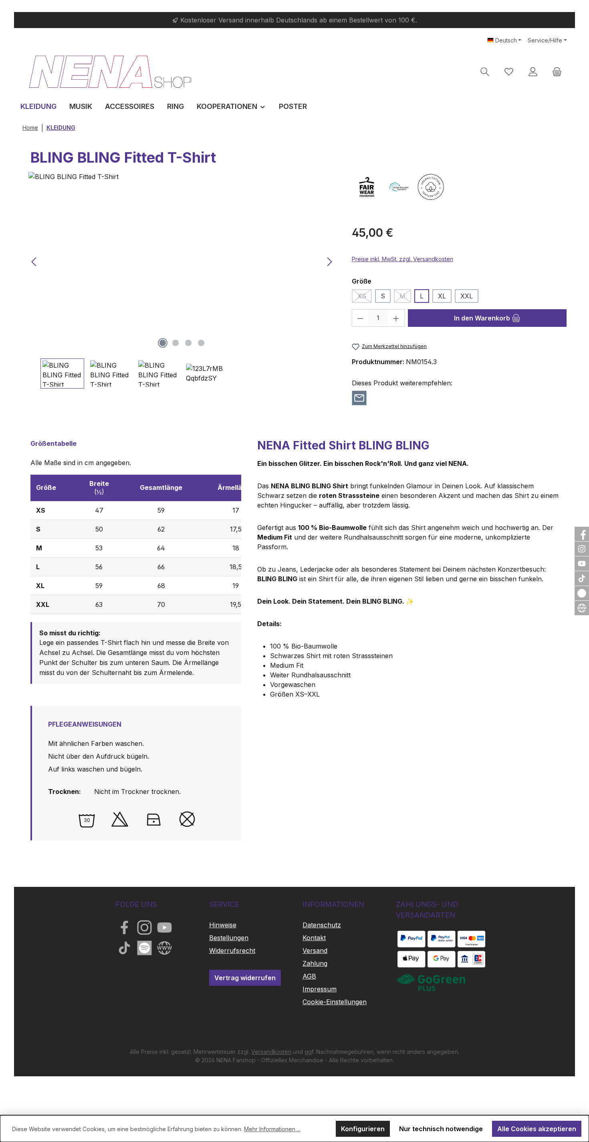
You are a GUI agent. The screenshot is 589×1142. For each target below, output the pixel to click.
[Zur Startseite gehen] (110, 71)
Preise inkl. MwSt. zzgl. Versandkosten (402, 259)
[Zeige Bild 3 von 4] (188, 343)
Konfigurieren (363, 1129)
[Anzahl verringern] (360, 318)
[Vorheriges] (34, 262)
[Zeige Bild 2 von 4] (175, 343)
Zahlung (315, 963)
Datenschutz (322, 925)
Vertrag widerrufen (245, 978)
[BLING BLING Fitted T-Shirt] (181, 262)
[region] (182, 280)
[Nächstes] (329, 262)
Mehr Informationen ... (272, 1129)
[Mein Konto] (533, 71)
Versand (315, 951)
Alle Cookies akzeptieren (536, 1129)
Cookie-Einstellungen (335, 1002)
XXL (466, 296)
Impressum (320, 989)
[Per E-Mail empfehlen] (359, 397)
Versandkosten (271, 1051)
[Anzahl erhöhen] (396, 318)
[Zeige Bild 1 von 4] (162, 343)
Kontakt (314, 938)
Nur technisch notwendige (441, 1129)
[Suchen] (485, 71)
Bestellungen (228, 938)
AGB (309, 976)
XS (364, 297)
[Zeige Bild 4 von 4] (201, 343)
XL (442, 296)
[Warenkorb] (557, 71)
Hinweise (222, 925)
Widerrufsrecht (232, 951)
